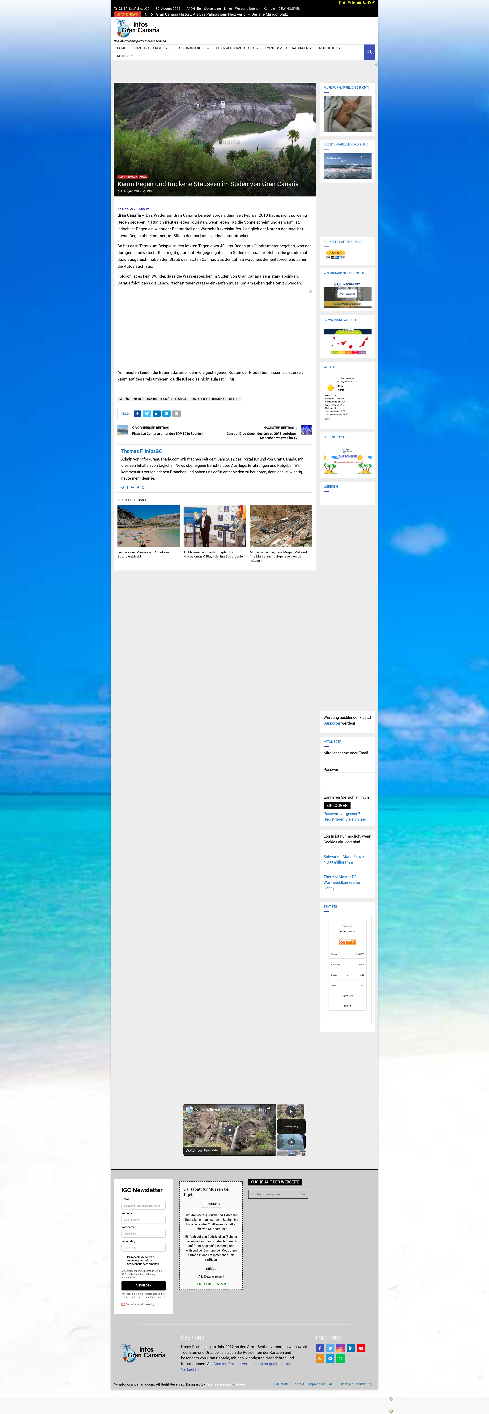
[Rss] (320, 1358)
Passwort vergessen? (342, 813)
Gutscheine (212, 8)
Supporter (332, 723)
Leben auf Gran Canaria (235, 48)
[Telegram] (330, 1358)
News (143, 177)
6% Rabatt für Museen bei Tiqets (206, 1191)
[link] (189, 1110)
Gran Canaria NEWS (148, 48)
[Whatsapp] (340, 1358)
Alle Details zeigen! (211, 1276)
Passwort (332, 769)
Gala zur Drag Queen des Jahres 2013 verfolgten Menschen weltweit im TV (262, 435)
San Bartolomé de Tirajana (166, 399)
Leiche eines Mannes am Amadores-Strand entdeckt (143, 554)
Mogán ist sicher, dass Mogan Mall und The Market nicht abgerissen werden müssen (278, 556)
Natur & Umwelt (127, 177)
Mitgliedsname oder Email (346, 752)
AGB (332, 1384)
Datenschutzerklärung (356, 1384)
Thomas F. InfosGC (141, 451)
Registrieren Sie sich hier (345, 819)
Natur (138, 399)
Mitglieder (328, 48)
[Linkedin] (351, 1348)
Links (228, 8)
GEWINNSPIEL (289, 8)
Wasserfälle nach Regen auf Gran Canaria (228, 1109)
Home (121, 48)
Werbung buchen (247, 8)
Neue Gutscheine (337, 437)
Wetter (234, 399)
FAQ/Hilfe (193, 8)
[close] (246, 1399)
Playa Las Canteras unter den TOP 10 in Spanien (167, 433)
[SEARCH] (303, 1193)
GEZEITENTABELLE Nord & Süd (346, 144)
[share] (268, 1108)
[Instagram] (340, 1348)
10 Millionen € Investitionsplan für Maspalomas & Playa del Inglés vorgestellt (214, 554)
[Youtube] (361, 1348)
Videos (240, 1384)
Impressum (316, 1384)
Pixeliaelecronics (219, 1384)
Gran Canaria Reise (189, 48)
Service (123, 56)
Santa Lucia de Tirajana (207, 399)
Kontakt (269, 8)
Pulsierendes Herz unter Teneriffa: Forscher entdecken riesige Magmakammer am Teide (231, 14)
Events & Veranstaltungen (286, 48)
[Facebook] (320, 1348)
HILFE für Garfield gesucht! (346, 87)
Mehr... (327, 418)
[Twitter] (330, 1348)
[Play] (291, 1142)
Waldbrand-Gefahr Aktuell (346, 273)
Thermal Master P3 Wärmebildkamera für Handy (342, 882)
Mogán (124, 399)
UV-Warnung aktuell (340, 320)
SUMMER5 (213, 1204)
